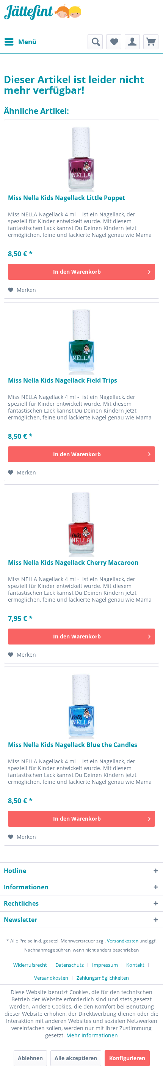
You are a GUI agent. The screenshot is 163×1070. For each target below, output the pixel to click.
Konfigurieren (127, 1058)
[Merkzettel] (113, 41)
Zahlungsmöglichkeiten (103, 977)
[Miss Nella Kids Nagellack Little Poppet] (81, 158)
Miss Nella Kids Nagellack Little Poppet (66, 198)
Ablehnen (30, 1058)
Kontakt (135, 964)
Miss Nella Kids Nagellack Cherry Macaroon (73, 563)
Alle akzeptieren (76, 1058)
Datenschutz (69, 964)
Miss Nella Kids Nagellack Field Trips (62, 381)
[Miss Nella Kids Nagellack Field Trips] (81, 340)
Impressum (105, 964)
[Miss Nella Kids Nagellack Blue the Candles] (81, 705)
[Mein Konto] (132, 41)
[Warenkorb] (150, 41)
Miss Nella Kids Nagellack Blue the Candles (72, 745)
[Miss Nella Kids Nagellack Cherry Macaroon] (81, 523)
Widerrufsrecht (30, 964)
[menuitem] (20, 41)
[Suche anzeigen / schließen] (95, 41)
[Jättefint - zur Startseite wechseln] (43, 17)
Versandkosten (122, 941)
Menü (27, 41)
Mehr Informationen (92, 1035)
